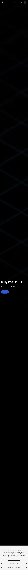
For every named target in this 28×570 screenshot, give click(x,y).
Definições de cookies (14, 560)
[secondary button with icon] (25, 2)
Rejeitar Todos (14, 563)
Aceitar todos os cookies (14, 567)
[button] (5, 292)
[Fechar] (27, 547)
